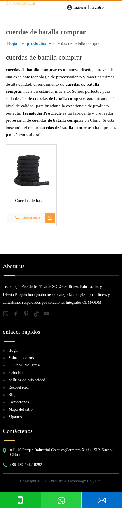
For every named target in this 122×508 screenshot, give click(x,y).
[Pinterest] (28, 314)
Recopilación (19, 387)
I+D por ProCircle (24, 365)
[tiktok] (38, 314)
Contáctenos (19, 402)
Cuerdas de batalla (31, 200)
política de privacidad (27, 380)
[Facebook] (18, 314)
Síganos (15, 417)
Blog (12, 395)
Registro (97, 7)
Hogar (14, 350)
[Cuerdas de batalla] (31, 169)
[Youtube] (48, 314)
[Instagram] (8, 314)
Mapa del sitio (21, 409)
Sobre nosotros (21, 358)
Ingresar (80, 7)
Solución (16, 372)
